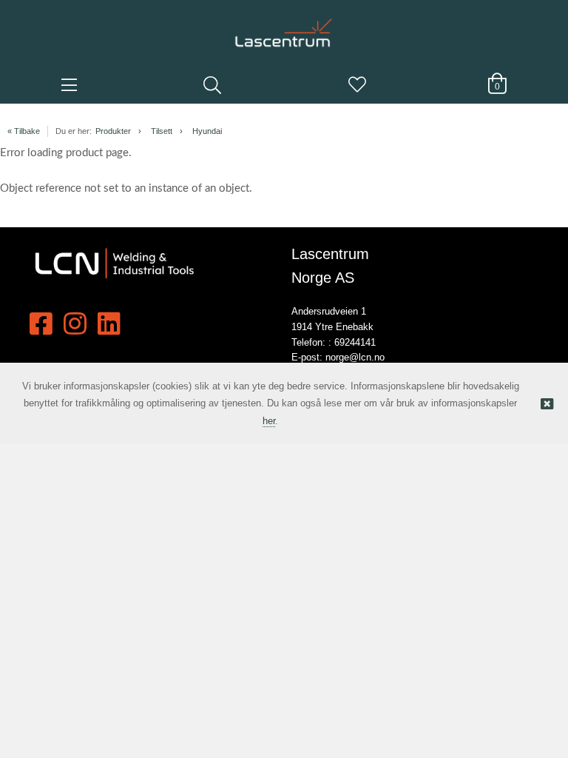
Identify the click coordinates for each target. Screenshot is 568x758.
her (269, 420)
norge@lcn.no (355, 357)
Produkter (113, 131)
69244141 (355, 342)
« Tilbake (23, 131)
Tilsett (161, 131)
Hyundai (207, 131)
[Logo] (284, 26)
